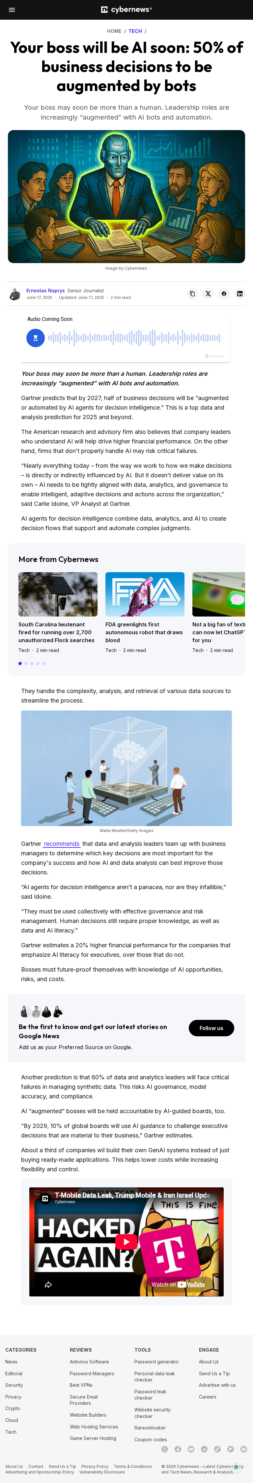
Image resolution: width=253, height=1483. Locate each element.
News (11, 1361)
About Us (209, 1361)
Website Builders (88, 1415)
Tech (24, 650)
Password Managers (92, 1373)
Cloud (11, 1420)
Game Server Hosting (93, 1438)
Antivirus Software (89, 1361)
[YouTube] (191, 1449)
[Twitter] (165, 1449)
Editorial (13, 1373)
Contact (35, 1466)
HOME (114, 31)
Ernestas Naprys (45, 290)
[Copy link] (192, 293)
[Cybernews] (126, 10)
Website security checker (152, 1413)
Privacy (13, 1397)
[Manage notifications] (236, 1467)
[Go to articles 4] (38, 663)
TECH (135, 31)
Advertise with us (217, 1385)
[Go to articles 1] (20, 663)
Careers (207, 1397)
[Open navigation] (11, 9)
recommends (61, 843)
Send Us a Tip (214, 1373)
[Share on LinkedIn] (240, 293)
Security (14, 1385)
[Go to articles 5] (43, 663)
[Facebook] (178, 1449)
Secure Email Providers (84, 1400)
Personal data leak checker (154, 1377)
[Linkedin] (204, 1449)
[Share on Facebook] (224, 293)
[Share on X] (208, 293)
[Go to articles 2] (26, 663)
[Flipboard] (231, 1449)
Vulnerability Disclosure (102, 1472)
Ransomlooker (150, 1427)
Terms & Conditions (133, 1466)
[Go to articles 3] (32, 663)
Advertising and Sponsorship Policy (39, 1472)
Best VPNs (81, 1385)
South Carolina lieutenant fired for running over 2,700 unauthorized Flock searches (56, 632)
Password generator (156, 1361)
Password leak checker (150, 1395)
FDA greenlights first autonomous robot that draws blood (144, 632)
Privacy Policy (94, 1466)
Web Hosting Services (94, 1426)
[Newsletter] (244, 1449)
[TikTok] (217, 1449)
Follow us (211, 1028)
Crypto (12, 1408)
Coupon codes (150, 1439)
